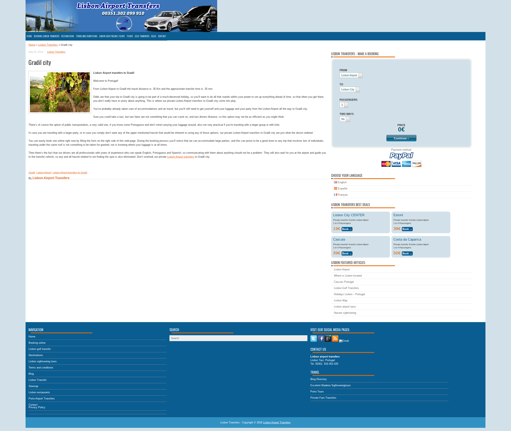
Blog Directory (318, 379)
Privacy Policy (37, 407)
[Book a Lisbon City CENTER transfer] (347, 228)
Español (342, 188)
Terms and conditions (86, 36)
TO (341, 84)
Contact (162, 36)
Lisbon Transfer (38, 379)
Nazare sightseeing (345, 312)
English (342, 182)
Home (29, 36)
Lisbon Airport (43, 172)
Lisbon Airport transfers (180, 156)
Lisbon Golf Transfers (346, 288)
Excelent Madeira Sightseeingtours (330, 385)
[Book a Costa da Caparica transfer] (407, 253)
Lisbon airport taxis (345, 306)
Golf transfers (142, 36)
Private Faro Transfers (323, 397)
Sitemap (33, 386)
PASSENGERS (349, 100)
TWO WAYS (347, 114)
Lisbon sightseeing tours (112, 36)
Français (342, 194)
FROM (343, 70)
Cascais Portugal (344, 281)
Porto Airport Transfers (42, 398)
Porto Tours (317, 391)
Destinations (67, 36)
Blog (153, 36)
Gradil (32, 172)
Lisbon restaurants (39, 392)
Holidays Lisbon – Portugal (349, 294)
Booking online (37, 342)
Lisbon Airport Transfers (51, 178)
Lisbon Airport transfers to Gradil (69, 172)
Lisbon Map (340, 300)
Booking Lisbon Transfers (46, 36)
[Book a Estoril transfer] (407, 228)
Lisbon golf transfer (40, 348)
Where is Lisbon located (348, 275)
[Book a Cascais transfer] (347, 253)
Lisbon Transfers (48, 44)
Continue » (401, 138)
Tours (130, 36)
